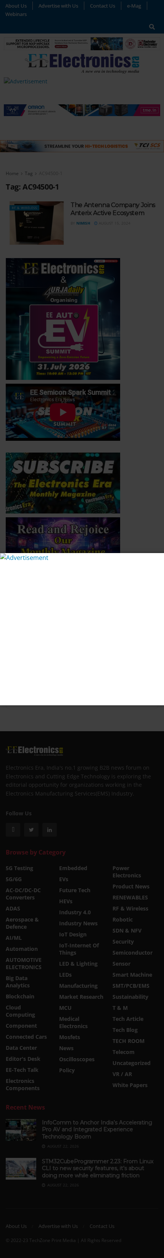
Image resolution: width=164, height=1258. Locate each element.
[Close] (157, 559)
